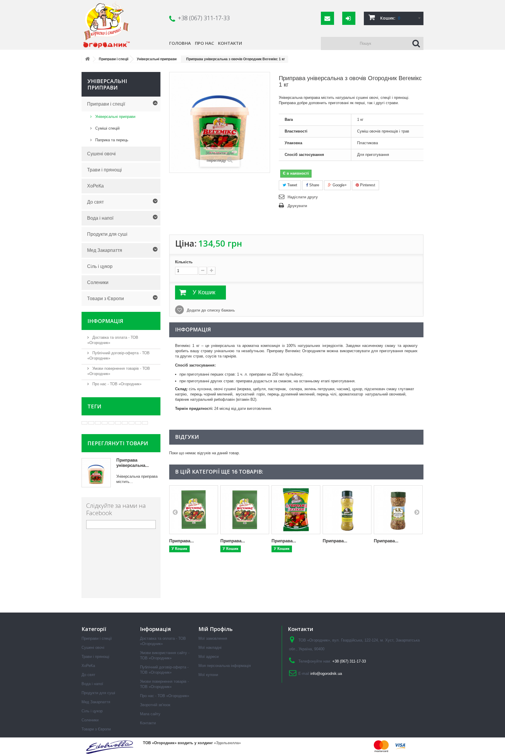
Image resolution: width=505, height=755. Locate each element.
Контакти (230, 43)
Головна (180, 43)
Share (313, 185)
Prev (175, 512)
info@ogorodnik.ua (326, 673)
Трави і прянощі (104, 169)
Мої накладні (210, 647)
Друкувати (297, 206)
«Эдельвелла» (227, 743)
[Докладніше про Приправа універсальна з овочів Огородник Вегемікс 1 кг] (96, 472)
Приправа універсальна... (132, 463)
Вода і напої (100, 218)
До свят (95, 202)
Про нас (204, 43)
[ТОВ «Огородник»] (122, 25)
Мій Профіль (215, 628)
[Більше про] (84, 422)
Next (417, 512)
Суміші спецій (107, 128)
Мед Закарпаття (104, 250)
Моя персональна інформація (224, 665)
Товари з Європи (105, 298)
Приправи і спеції (106, 104)
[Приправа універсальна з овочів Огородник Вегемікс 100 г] (193, 509)
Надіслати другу (303, 197)
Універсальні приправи (114, 116)
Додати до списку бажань (210, 310)
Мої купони (208, 675)
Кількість (184, 262)
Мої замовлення (212, 638)
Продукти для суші (107, 234)
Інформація (105, 320)
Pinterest (367, 185)
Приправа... (181, 540)
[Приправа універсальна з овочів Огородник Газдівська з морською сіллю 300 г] (398, 509)
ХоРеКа (95, 185)
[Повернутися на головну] (87, 59)
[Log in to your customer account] (348, 18)
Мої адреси (208, 656)
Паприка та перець (111, 140)
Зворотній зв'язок (155, 705)
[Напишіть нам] (327, 18)
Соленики (97, 282)
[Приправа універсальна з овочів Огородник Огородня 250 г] (295, 509)
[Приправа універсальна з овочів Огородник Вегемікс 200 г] (244, 509)
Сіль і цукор (100, 266)
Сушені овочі (101, 153)
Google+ (339, 185)
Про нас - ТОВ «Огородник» (116, 384)
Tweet (291, 185)
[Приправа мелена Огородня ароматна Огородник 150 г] (347, 509)
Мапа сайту (150, 714)
